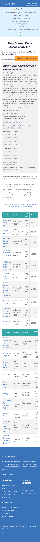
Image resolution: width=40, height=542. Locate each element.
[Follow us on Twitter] (2, 533)
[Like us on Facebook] (5, 533)
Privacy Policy (6, 513)
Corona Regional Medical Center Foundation (22, 204)
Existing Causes (27, 491)
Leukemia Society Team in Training (22, 206)
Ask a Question (8, 474)
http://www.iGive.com (15, 122)
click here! (15, 169)
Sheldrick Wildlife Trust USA (6, 276)
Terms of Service (7, 516)
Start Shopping (7, 497)
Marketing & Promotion (29, 494)
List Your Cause (27, 488)
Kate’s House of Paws (6, 384)
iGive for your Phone (9, 494)
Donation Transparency (10, 507)
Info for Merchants (8, 510)
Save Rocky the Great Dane (7, 222)
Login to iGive (32, 3)
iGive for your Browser (9, 491)
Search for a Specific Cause (26, 58)
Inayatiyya (6, 394)
